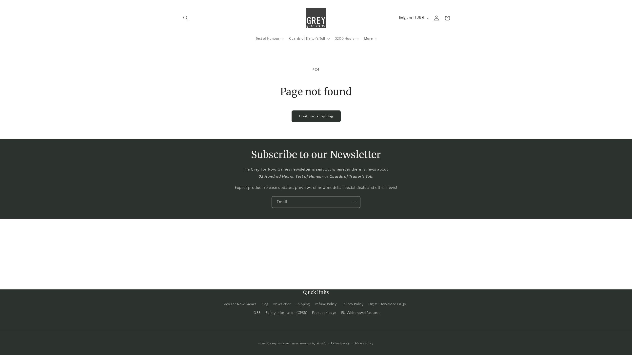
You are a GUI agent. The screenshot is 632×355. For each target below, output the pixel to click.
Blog (264, 304)
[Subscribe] (354, 202)
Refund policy (340, 343)
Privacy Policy (352, 304)
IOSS (257, 313)
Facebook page (324, 313)
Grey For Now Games (239, 304)
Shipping (303, 304)
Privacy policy (364, 343)
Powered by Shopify (312, 343)
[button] (185, 18)
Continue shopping (316, 116)
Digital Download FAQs (387, 304)
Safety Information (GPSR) (286, 313)
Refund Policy (326, 304)
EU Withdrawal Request (360, 313)
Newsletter (282, 304)
